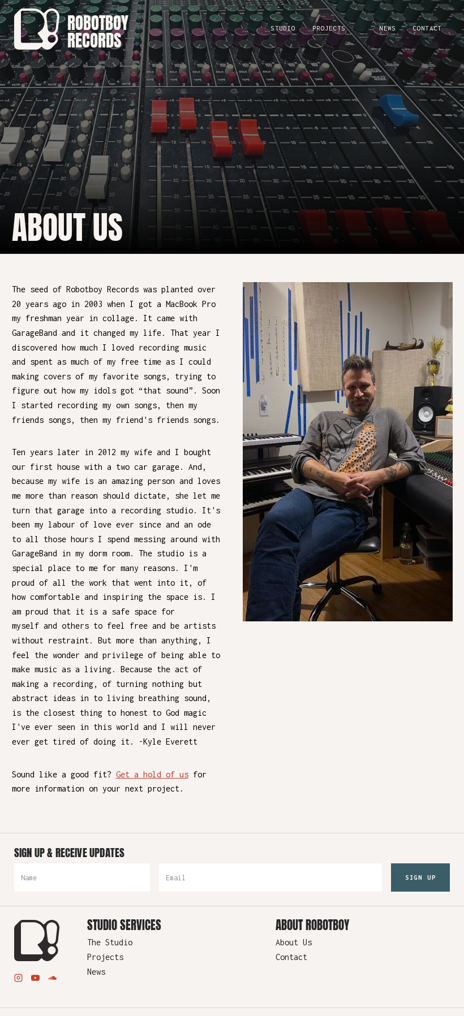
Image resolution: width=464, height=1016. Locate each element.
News (387, 28)
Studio (282, 28)
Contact (427, 28)
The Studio (109, 942)
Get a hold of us (152, 774)
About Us (294, 942)
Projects (328, 28)
